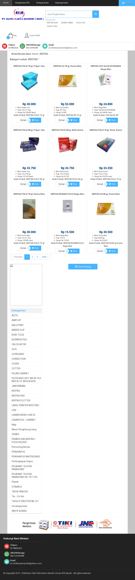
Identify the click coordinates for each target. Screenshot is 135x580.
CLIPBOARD (18, 354)
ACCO (15, 315)
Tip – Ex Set (18, 496)
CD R (14, 349)
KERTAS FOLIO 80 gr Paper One (29, 130)
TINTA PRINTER (20, 491)
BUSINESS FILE (19, 339)
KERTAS (16, 390)
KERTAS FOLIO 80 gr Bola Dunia (67, 130)
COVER (15, 363)
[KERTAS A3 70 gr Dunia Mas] (67, 91)
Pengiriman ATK (22, 3)
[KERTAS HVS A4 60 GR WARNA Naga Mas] (106, 91)
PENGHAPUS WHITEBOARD (26, 456)
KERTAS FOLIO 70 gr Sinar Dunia (106, 130)
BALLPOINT (18, 325)
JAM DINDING (19, 386)
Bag (14, 35)
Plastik (15, 481)
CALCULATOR (19, 344)
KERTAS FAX (18, 395)
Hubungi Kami (61, 3)
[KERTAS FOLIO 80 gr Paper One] (29, 155)
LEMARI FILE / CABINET (24, 420)
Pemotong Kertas (21, 447)
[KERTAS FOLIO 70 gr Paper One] (29, 91)
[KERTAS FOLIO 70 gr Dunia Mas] (29, 219)
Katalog (128, 3)
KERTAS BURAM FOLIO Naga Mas (67, 194)
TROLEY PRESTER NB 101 (25, 501)
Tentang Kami (42, 3)
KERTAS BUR (52, 23)
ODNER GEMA (67, 23)
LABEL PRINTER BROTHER (25, 405)
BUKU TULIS (18, 334)
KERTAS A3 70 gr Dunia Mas (67, 66)
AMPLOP (16, 320)
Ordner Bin (80, 23)
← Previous (17, 257)
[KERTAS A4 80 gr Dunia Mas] (106, 219)
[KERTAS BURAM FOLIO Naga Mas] (67, 219)
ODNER (15, 434)
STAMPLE (17, 486)
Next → (45, 257)
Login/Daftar (34, 35)
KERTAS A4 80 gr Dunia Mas (106, 194)
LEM (14, 410)
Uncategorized (19, 506)
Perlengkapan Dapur (22, 461)
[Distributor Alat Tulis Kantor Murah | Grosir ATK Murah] (23, 18)
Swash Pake (52, 26)
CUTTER (16, 368)
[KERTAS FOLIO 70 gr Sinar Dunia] (106, 155)
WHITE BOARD (19, 511)
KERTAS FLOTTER (21, 400)
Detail (23, 120)
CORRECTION (19, 359)
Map (14, 424)
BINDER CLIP (18, 330)
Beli (36, 120)
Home (6, 3)
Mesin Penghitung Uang (24, 429)
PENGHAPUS (18, 451)
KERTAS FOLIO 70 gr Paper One (29, 66)
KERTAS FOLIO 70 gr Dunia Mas (29, 194)
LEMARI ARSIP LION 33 (23, 415)
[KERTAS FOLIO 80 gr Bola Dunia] (67, 155)
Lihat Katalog (84, 266)
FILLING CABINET (20, 373)
